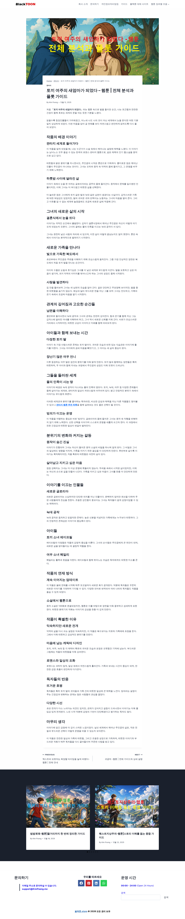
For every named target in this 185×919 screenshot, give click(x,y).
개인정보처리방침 (110, 4)
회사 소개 (83, 4)
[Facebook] (81, 883)
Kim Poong (53, 102)
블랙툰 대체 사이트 (139, 4)
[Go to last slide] (30, 818)
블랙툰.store (81, 911)
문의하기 (94, 4)
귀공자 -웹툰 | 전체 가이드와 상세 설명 (123, 757)
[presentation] (58, 806)
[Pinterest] (89, 883)
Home (49, 81)
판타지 (56, 81)
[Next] (155, 818)
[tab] (87, 852)
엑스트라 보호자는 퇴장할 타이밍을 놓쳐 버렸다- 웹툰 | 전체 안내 (66, 759)
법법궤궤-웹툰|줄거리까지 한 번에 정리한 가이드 (57, 833)
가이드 (124, 4)
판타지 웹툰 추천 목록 (66, 405)
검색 (123, 893)
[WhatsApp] (104, 883)
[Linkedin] (96, 883)
